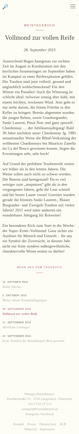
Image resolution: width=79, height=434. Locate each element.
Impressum (47, 429)
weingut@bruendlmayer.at (40, 409)
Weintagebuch (39, 25)
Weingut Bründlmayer (39, 8)
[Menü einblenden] (72, 6)
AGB (62, 424)
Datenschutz (47, 424)
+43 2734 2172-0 (40, 404)
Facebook (47, 414)
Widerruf (30, 429)
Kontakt (18, 424)
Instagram (32, 414)
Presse (31, 424)
